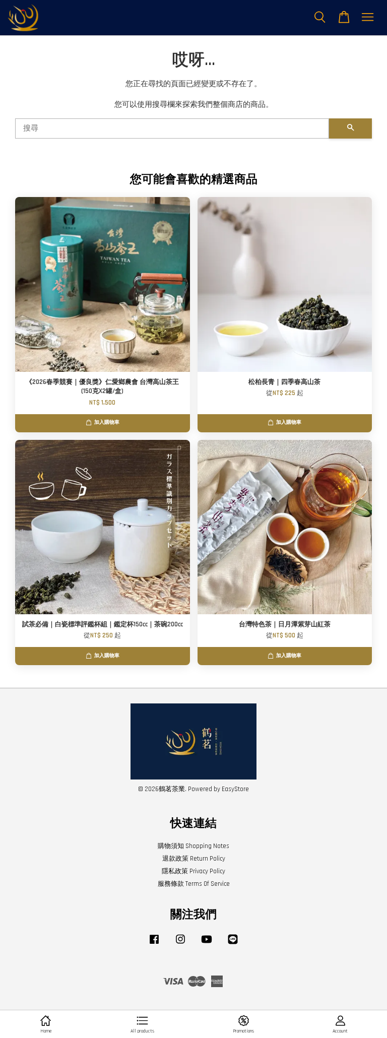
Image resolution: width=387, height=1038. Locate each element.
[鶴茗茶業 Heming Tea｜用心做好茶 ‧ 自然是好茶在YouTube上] (207, 944)
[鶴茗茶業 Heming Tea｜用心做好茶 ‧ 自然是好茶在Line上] (233, 944)
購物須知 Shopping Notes (193, 846)
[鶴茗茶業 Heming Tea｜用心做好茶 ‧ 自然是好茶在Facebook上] (154, 944)
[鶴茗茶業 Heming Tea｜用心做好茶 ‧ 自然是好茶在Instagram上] (180, 944)
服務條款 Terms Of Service (194, 884)
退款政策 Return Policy (193, 859)
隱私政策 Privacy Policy (193, 871)
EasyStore (235, 789)
